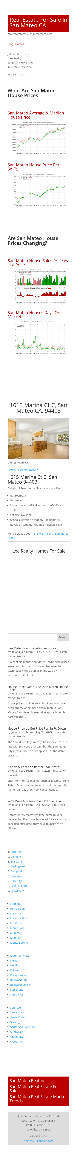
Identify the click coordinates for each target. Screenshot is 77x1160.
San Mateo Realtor (27, 1080)
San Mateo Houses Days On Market (34, 314)
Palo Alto (15, 970)
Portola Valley (18, 975)
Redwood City (18, 980)
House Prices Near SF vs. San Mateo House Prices (38, 688)
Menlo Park (17, 928)
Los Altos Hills (18, 918)
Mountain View (19, 955)
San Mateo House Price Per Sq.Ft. (33, 167)
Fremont (15, 903)
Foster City (17, 890)
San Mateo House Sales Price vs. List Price (38, 262)
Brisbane (16, 861)
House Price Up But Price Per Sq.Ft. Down (37, 728)
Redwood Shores (20, 985)
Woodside (16, 1041)
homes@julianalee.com (38, 1141)
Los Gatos (16, 923)
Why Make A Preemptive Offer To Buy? (34, 801)
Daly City (16, 881)
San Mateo (17, 1012)
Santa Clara (17, 1017)
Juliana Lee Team (22, 652)
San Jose (15, 1007)
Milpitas (15, 937)
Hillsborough (18, 908)
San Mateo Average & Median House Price (36, 115)
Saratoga (15, 1022)
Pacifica (15, 965)
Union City (16, 1036)
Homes (19, 44)
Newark (15, 960)
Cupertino (17, 876)
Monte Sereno (19, 942)
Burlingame (18, 866)
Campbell (17, 871)
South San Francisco (23, 1027)
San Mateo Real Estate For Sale (34, 1088)
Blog (10, 44)
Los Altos (15, 913)
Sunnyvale (16, 1032)
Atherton (16, 852)
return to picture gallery (23, 469)
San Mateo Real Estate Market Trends (38, 1098)
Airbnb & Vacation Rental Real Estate (33, 767)
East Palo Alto (19, 886)
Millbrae (15, 933)
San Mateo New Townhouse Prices (32, 648)
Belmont (16, 856)
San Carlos (17, 994)
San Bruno (16, 989)
